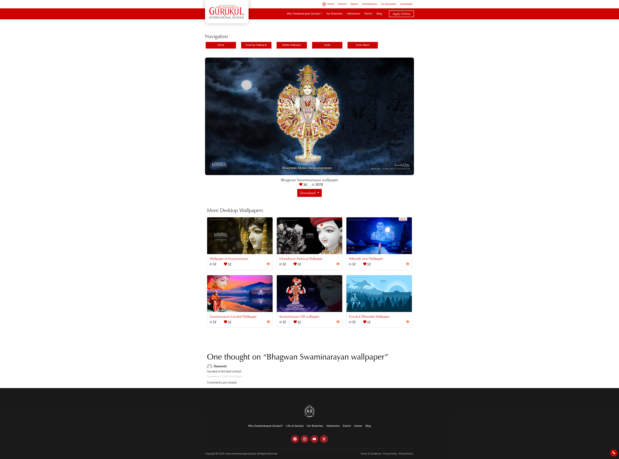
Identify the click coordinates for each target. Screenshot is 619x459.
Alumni (354, 4)
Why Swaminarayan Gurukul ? (304, 14)
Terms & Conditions (371, 454)
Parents (342, 4)
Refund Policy (406, 454)
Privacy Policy (390, 454)
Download (308, 193)
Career (358, 426)
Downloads (406, 4)
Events (368, 14)
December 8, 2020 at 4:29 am (224, 376)
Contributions (369, 4)
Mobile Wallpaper (291, 45)
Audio (327, 45)
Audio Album (363, 45)
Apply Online (401, 14)
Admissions (353, 14)
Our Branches (388, 4)
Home (330, 4)
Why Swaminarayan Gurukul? (265, 426)
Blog (379, 14)
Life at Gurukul (295, 426)
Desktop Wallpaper (256, 45)
